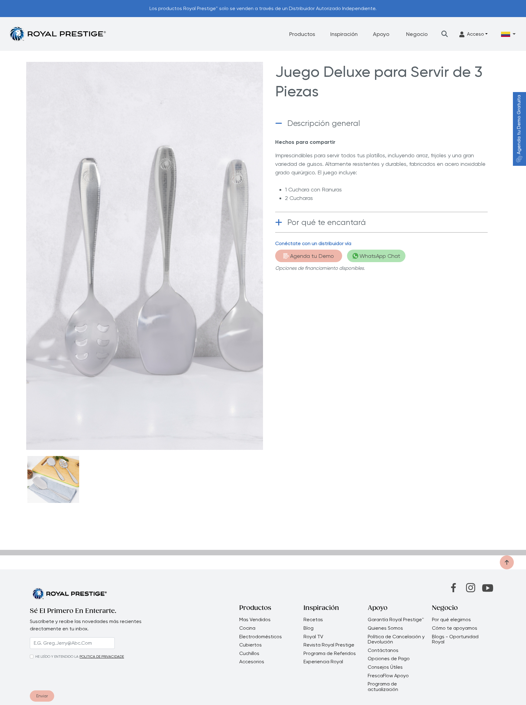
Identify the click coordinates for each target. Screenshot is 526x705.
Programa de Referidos (329, 653)
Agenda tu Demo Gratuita (519, 125)
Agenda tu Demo (312, 256)
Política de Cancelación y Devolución (396, 639)
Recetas (313, 619)
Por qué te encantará (326, 222)
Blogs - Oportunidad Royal (455, 639)
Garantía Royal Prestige (396, 619)
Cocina (247, 628)
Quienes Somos (385, 628)
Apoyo (381, 34)
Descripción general (323, 123)
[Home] (57, 34)
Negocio (417, 34)
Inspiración (344, 34)
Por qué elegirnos (451, 619)
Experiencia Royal (323, 661)
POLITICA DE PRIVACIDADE (101, 656)
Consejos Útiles (385, 667)
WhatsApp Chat (379, 256)
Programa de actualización (383, 686)
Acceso (475, 34)
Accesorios (251, 661)
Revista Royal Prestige (328, 645)
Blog (308, 628)
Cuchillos (249, 653)
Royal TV (313, 636)
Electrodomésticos (260, 636)
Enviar (42, 695)
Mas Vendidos (255, 619)
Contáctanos (383, 650)
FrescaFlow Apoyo (388, 675)
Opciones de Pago (389, 658)
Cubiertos (250, 645)
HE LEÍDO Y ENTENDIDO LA (57, 656)
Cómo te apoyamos (454, 628)
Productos (302, 34)
